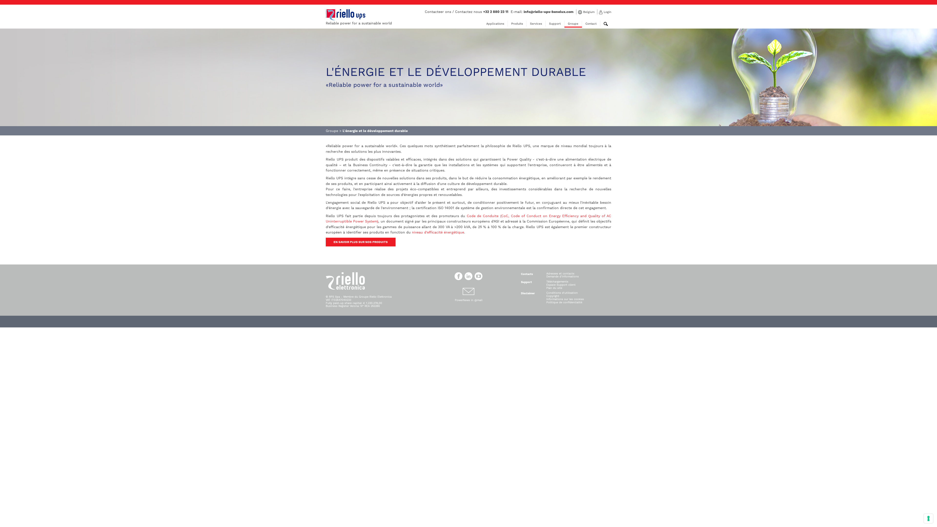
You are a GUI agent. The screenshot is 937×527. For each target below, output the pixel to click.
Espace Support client (561, 284)
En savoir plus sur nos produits (361, 242)
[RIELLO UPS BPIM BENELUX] (345, 15)
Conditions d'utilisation (562, 292)
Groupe (573, 23)
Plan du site (554, 288)
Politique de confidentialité (564, 302)
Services (536, 23)
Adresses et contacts (560, 273)
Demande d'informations (562, 276)
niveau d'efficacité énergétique (438, 232)
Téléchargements (557, 281)
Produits (517, 23)
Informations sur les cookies (565, 299)
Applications (495, 23)
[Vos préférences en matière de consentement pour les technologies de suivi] (928, 518)
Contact (591, 23)
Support (555, 23)
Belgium (589, 12)
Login (607, 12)
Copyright (552, 296)
